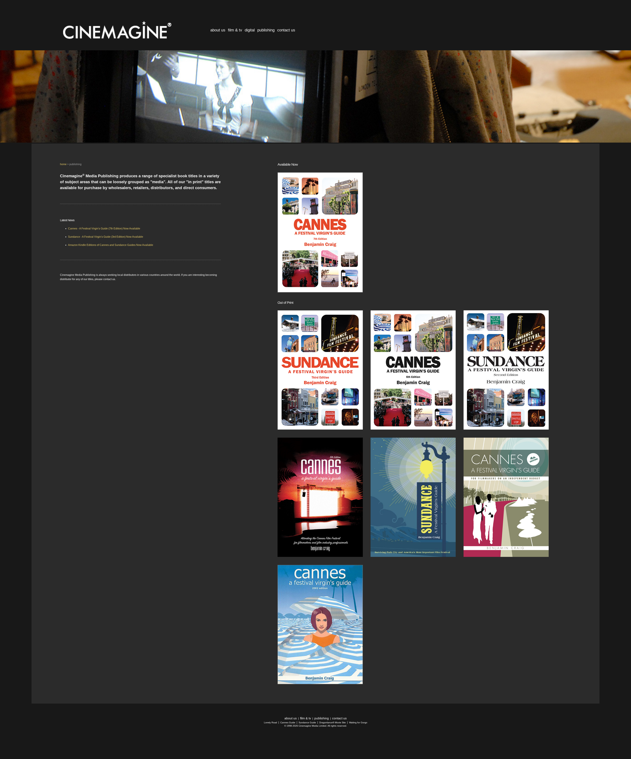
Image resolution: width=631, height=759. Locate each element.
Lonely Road (270, 722)
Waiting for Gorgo (358, 722)
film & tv (235, 30)
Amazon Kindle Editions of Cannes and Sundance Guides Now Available (110, 245)
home (63, 164)
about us (217, 30)
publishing (266, 30)
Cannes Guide (287, 722)
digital (250, 30)
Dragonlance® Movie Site (332, 722)
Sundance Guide (307, 722)
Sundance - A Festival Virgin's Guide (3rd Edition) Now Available (105, 236)
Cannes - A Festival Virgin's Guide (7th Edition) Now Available (104, 228)
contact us (286, 30)
